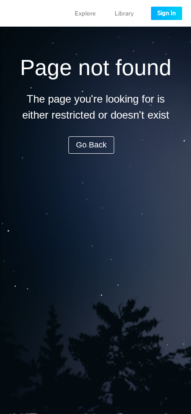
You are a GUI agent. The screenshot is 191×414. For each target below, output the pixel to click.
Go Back (91, 144)
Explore (85, 14)
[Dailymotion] (33, 13)
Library (124, 14)
